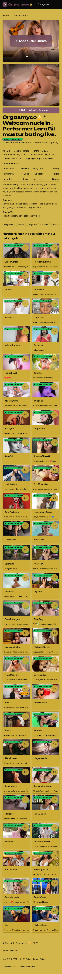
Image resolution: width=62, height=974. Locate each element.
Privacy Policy (39, 959)
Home (6, 15)
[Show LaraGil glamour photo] (35, 56)
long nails (8, 225)
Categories (43, 4)
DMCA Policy (25, 959)
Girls (15, 15)
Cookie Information (27, 967)
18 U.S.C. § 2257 (10, 959)
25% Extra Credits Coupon (35, 111)
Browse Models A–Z (11, 950)
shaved (21, 225)
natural (45, 225)
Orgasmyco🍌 (18, 4)
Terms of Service (9, 967)
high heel (33, 225)
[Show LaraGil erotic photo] (26, 56)
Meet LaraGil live (35, 42)
